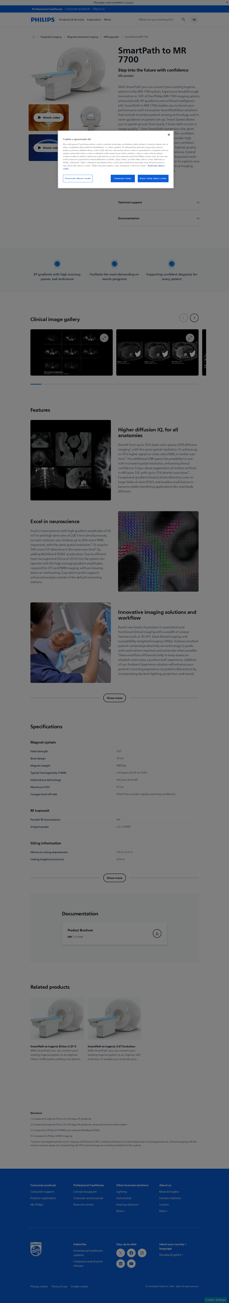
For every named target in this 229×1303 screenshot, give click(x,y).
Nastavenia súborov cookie (78, 178)
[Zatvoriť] (169, 135)
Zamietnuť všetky (122, 178)
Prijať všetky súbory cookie (153, 178)
